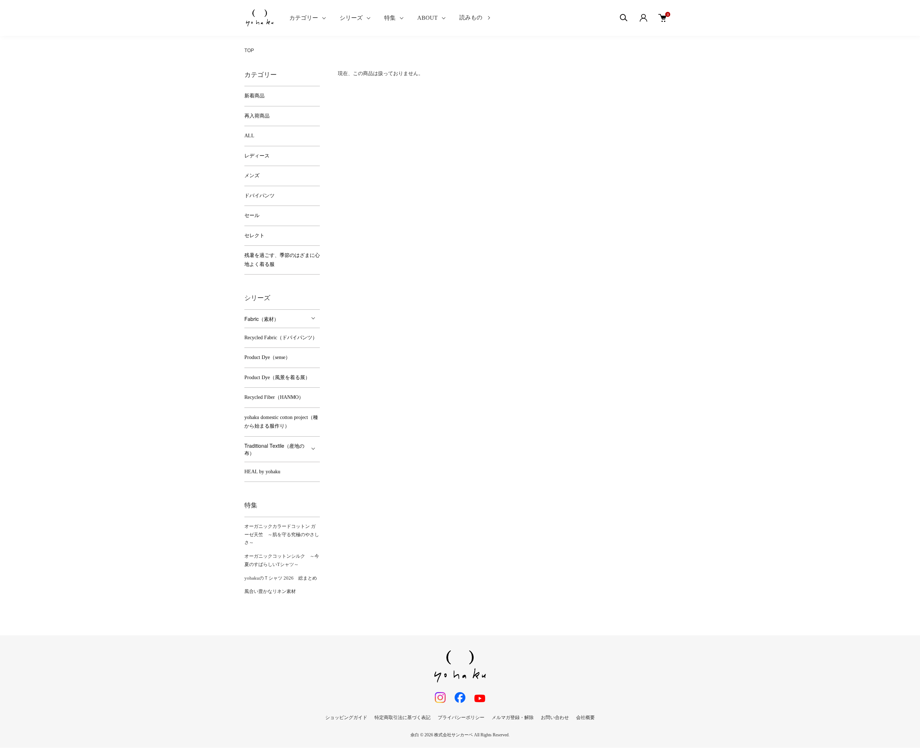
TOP (249, 50)
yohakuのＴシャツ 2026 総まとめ (280, 578)
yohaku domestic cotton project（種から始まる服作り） (281, 422)
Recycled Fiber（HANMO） (274, 397)
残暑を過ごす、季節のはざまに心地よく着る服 (282, 260)
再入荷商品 (257, 116)
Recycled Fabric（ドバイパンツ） (280, 337)
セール (251, 215)
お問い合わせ (555, 717)
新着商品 (254, 95)
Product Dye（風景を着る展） (277, 377)
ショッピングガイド (346, 717)
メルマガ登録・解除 (513, 717)
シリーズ (351, 18)
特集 (390, 18)
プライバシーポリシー (461, 717)
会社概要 (585, 717)
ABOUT (427, 18)
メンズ (251, 175)
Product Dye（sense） (267, 357)
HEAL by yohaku (262, 471)
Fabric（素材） (261, 318)
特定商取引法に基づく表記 (402, 717)
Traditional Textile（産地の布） (274, 449)
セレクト (254, 235)
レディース (257, 155)
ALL (249, 135)
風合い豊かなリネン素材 (270, 591)
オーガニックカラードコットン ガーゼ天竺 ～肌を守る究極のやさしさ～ (281, 534)
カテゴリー (303, 18)
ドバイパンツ (259, 195)
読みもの (470, 17)
